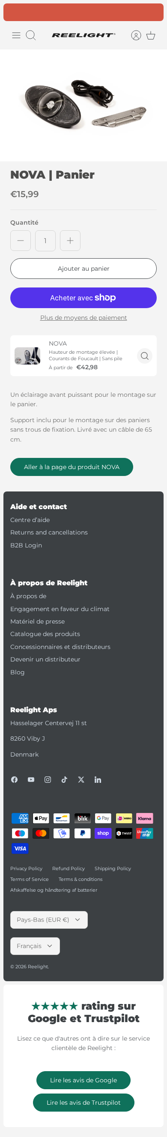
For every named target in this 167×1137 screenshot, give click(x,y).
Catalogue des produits (45, 634)
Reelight (38, 967)
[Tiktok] (64, 779)
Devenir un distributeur (45, 659)
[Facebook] (14, 779)
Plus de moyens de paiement (83, 317)
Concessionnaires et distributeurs (60, 647)
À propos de (28, 596)
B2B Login (26, 545)
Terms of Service (29, 879)
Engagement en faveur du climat (60, 609)
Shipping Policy (113, 868)
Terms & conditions (80, 879)
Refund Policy (68, 868)
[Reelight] (83, 35)
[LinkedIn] (97, 779)
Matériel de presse (37, 621)
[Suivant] (152, 12)
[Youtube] (31, 779)
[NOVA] (27, 356)
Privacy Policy (26, 868)
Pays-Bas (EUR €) (43, 920)
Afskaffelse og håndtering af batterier (53, 890)
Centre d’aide (30, 520)
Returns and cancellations (49, 532)
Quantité (24, 222)
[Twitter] (81, 779)
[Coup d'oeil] (144, 356)
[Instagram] (47, 779)
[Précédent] (14, 12)
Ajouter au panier (84, 268)
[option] (83, 105)
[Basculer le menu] (16, 35)
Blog (17, 672)
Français (29, 946)
